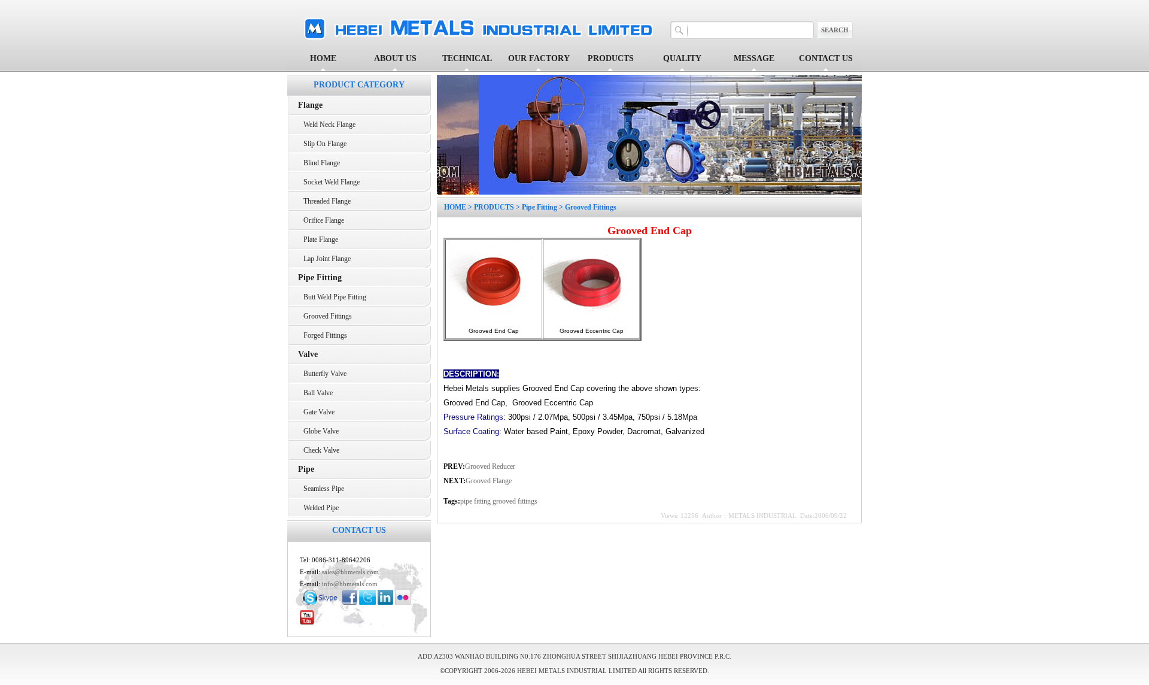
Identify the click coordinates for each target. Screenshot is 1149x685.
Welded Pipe (318, 508)
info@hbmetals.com (350, 583)
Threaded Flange (324, 201)
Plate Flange (318, 239)
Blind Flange (319, 163)
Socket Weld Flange (329, 182)
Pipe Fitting (539, 207)
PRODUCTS (494, 207)
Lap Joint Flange (324, 258)
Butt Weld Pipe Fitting (332, 297)
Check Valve (318, 450)
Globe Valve (318, 431)
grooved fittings (515, 501)
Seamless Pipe (321, 488)
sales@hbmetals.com (350, 571)
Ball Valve (315, 393)
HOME (323, 58)
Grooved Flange (489, 481)
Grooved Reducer (490, 466)
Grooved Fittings (325, 316)
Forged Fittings (322, 335)
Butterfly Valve (322, 373)
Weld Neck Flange (326, 124)
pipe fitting (476, 501)
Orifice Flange (321, 220)
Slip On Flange (322, 144)
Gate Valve (316, 412)
